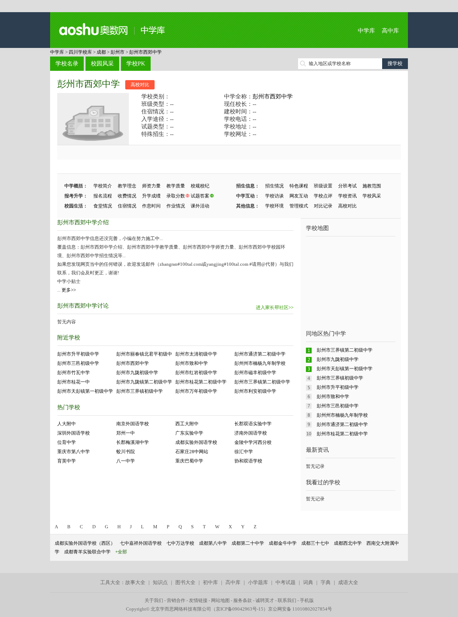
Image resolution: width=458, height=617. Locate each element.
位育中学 (66, 442)
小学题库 (258, 582)
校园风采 (102, 63)
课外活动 (200, 206)
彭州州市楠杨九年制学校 (260, 363)
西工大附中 (187, 423)
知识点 (160, 582)
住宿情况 (127, 206)
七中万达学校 (180, 543)
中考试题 (286, 582)
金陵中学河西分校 (253, 442)
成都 (101, 52)
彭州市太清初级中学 (196, 354)
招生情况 (274, 185)
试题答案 (200, 196)
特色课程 (298, 185)
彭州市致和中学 (191, 363)
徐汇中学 (243, 451)
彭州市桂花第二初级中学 (200, 382)
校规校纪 (200, 185)
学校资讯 (347, 196)
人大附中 (66, 423)
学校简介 (102, 185)
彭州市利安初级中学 (255, 391)
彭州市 (118, 52)
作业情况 (175, 206)
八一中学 (125, 461)
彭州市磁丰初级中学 (255, 372)
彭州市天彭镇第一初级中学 (85, 391)
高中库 (390, 31)
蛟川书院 (125, 451)
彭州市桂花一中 (73, 382)
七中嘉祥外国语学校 (141, 543)
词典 (308, 582)
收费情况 (127, 196)
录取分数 (175, 196)
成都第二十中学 (248, 543)
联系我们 (287, 600)
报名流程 (102, 196)
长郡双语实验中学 (253, 423)
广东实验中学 (189, 433)
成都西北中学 (348, 543)
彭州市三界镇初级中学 (139, 391)
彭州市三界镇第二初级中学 (262, 382)
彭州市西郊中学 (145, 52)
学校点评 (323, 196)
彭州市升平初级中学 (78, 354)
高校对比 (140, 84)
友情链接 (198, 600)
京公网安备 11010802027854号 (300, 609)
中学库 (366, 31)
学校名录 (66, 63)
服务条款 (242, 600)
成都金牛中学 (283, 543)
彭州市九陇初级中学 (137, 372)
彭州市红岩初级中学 (196, 372)
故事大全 (135, 582)
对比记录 (323, 206)
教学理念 (127, 185)
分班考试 (347, 185)
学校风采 (371, 196)
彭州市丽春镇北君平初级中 (144, 354)
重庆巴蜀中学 (189, 461)
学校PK (135, 63)
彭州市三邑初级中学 (78, 363)
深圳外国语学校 (73, 433)
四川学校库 (80, 52)
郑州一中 (125, 433)
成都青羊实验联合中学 (87, 551)
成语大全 (348, 582)
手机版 (307, 600)
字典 (326, 582)
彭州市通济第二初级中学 (260, 354)
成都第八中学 (213, 543)
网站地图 (220, 600)
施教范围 (371, 185)
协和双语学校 (248, 461)
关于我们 (154, 600)
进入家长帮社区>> (274, 307)
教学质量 (175, 185)
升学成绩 (151, 196)
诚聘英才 (264, 600)
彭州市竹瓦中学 (73, 372)
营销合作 (176, 600)
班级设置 (323, 185)
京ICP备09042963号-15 (239, 609)
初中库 (210, 582)
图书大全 (185, 582)
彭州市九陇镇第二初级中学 (144, 382)
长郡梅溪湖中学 (132, 442)
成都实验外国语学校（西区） (85, 543)
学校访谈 (274, 196)
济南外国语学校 (250, 433)
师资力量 (151, 185)
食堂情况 (102, 206)
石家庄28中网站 (191, 451)
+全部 (121, 551)
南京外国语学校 (132, 423)
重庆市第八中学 (73, 451)
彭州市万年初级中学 (196, 391)
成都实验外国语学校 (196, 442)
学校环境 (274, 206)
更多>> (69, 290)
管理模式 (298, 206)
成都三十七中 (315, 543)
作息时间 (151, 206)
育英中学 (66, 461)
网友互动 (298, 196)
